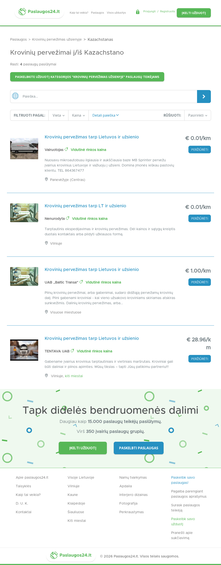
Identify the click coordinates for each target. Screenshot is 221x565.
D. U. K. (22, 503)
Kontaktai (24, 512)
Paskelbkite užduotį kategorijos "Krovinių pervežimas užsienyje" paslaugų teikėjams (87, 77)
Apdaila (125, 486)
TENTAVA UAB (58, 351)
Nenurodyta (55, 218)
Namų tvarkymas (133, 477)
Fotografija (128, 503)
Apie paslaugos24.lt (32, 477)
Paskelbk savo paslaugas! (183, 480)
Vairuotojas (55, 150)
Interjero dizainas (133, 495)
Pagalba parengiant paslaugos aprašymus (189, 494)
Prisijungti (149, 11)
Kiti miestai (74, 376)
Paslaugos (97, 12)
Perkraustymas (131, 512)
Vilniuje (74, 486)
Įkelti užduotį (194, 13)
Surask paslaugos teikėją (185, 507)
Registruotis (167, 11)
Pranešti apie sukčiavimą (182, 535)
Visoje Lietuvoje (81, 477)
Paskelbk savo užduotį (183, 521)
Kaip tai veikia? (79, 12)
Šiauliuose (76, 512)
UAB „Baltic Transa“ (62, 282)
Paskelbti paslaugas (138, 448)
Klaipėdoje (76, 503)
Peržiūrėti (199, 149)
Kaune (73, 495)
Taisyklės (23, 486)
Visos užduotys (116, 12)
